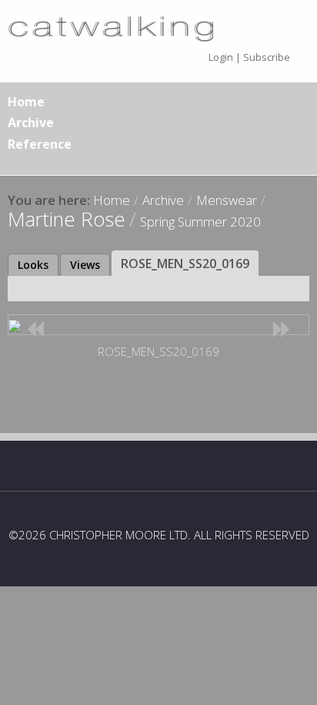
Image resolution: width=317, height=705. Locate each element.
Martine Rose (66, 219)
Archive (31, 122)
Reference (40, 144)
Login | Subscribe (249, 57)
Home (26, 101)
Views (85, 264)
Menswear (226, 200)
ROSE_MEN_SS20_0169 (185, 263)
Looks (33, 264)
